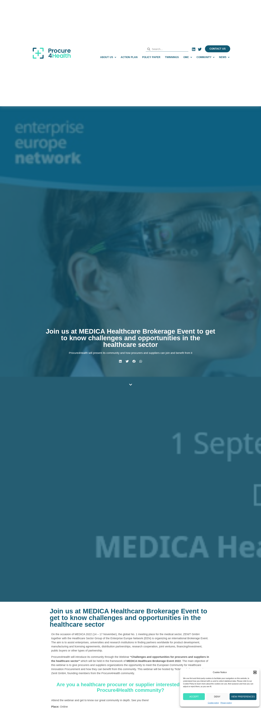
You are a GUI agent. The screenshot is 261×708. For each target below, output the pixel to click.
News (222, 57)
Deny (217, 696)
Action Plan (129, 57)
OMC (186, 57)
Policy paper (151, 57)
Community (204, 57)
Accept (194, 696)
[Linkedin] (194, 49)
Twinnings (172, 57)
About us (106, 57)
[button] (254, 672)
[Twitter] (200, 49)
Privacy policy (226, 703)
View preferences (243, 696)
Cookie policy (213, 703)
